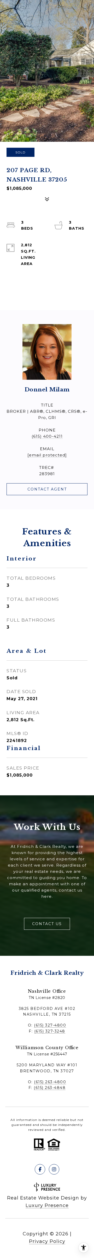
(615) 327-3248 (49, 1031)
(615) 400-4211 (47, 436)
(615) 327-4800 (50, 1025)
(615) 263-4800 (50, 1082)
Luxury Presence (47, 1205)
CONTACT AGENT (47, 489)
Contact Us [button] (47, 923)
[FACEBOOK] (40, 1169)
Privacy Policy (47, 1241)
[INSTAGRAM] (54, 1169)
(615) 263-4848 (50, 1087)
